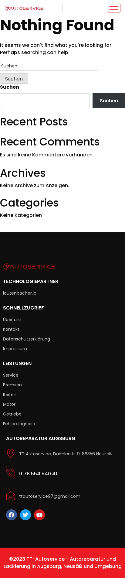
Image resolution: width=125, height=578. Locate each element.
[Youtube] (39, 514)
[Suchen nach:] (49, 66)
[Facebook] (11, 514)
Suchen (9, 87)
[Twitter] (25, 514)
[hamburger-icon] (113, 8)
